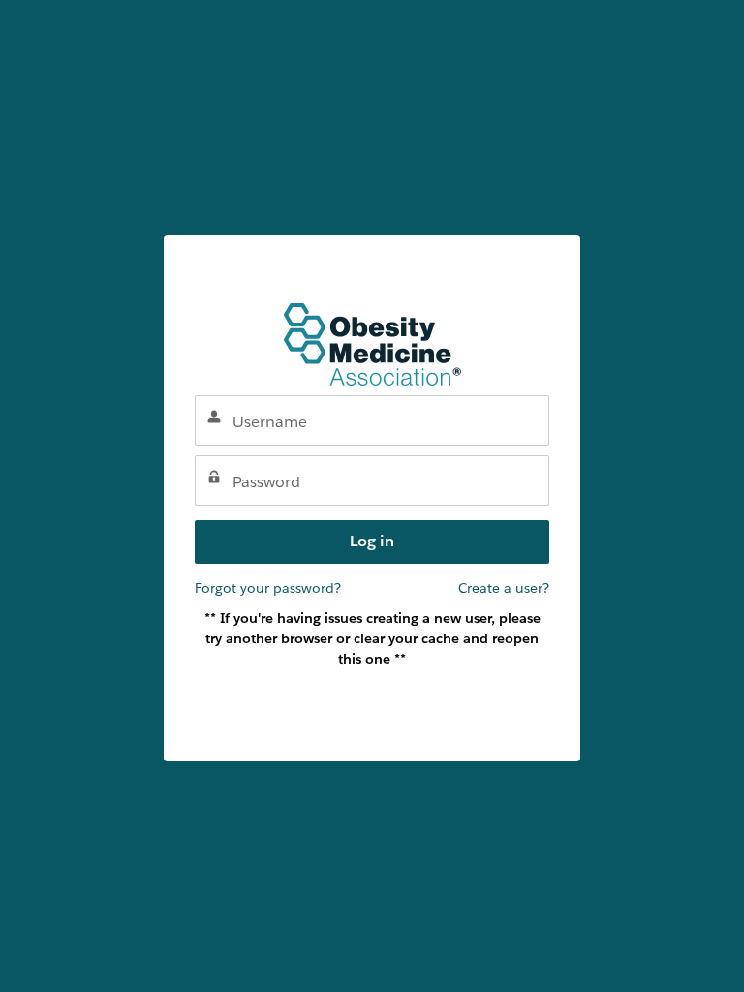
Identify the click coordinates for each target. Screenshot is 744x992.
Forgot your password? (268, 588)
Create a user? (503, 588)
